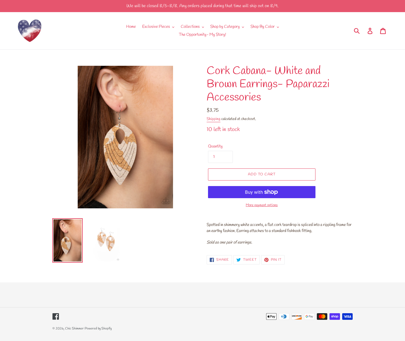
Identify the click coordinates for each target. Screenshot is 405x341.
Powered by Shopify (98, 328)
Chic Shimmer (74, 328)
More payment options (262, 205)
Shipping (213, 119)
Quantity (215, 146)
